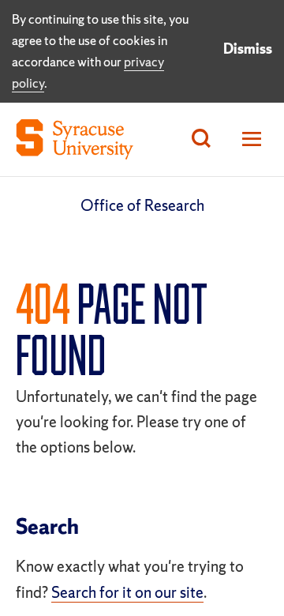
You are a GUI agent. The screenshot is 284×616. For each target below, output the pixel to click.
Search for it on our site (127, 592)
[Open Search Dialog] (201, 139)
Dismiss (247, 48)
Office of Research (142, 205)
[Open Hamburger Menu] (247, 139)
